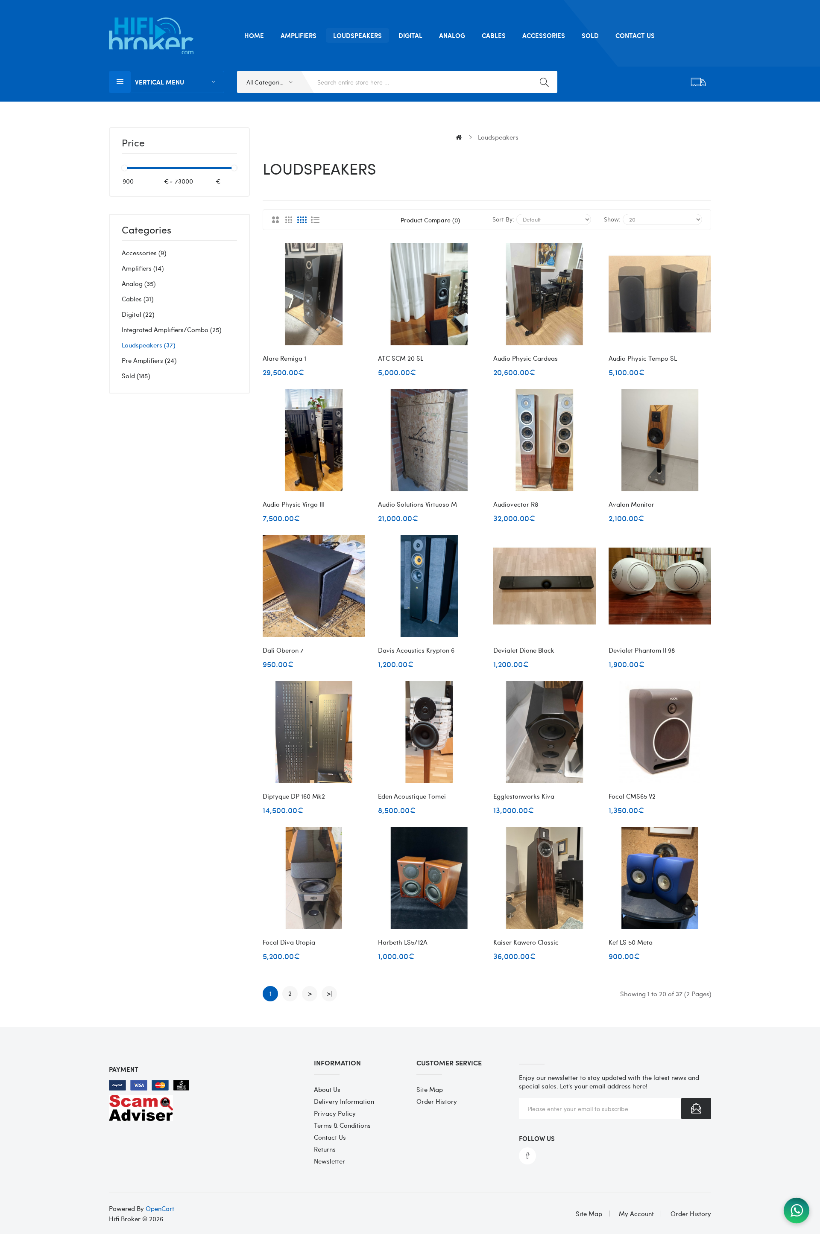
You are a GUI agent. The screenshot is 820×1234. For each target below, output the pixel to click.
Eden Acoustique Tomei (412, 796)
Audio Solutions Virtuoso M (417, 504)
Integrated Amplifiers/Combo (170, 329)
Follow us (537, 1138)
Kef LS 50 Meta (631, 942)
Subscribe (696, 1108)
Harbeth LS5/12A (403, 942)
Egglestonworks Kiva (523, 796)
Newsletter (329, 1161)
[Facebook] (527, 1155)
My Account (636, 1213)
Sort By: (503, 219)
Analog (137, 283)
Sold (135, 375)
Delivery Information (344, 1101)
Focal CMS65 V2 (632, 796)
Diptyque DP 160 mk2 (294, 796)
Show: (612, 219)
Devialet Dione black (523, 650)
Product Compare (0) (430, 220)
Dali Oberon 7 (283, 650)
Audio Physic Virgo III (294, 504)
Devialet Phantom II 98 (642, 650)
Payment (123, 1069)
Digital (137, 314)
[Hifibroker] (796, 1210)
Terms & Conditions (342, 1125)
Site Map (429, 1089)
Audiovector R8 (515, 504)
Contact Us (330, 1137)
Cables (136, 298)
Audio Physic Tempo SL (643, 358)
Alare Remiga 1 (284, 358)
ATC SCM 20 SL (400, 358)
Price (133, 143)
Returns (325, 1149)
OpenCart (160, 1208)
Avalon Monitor (631, 504)
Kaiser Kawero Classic (526, 942)
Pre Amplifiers (148, 360)
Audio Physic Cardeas (525, 358)
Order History (436, 1101)
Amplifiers (141, 268)
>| (329, 993)
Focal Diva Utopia (289, 942)
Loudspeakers (147, 345)
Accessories (143, 252)
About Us (327, 1089)
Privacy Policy (335, 1113)
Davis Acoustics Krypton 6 (416, 650)
